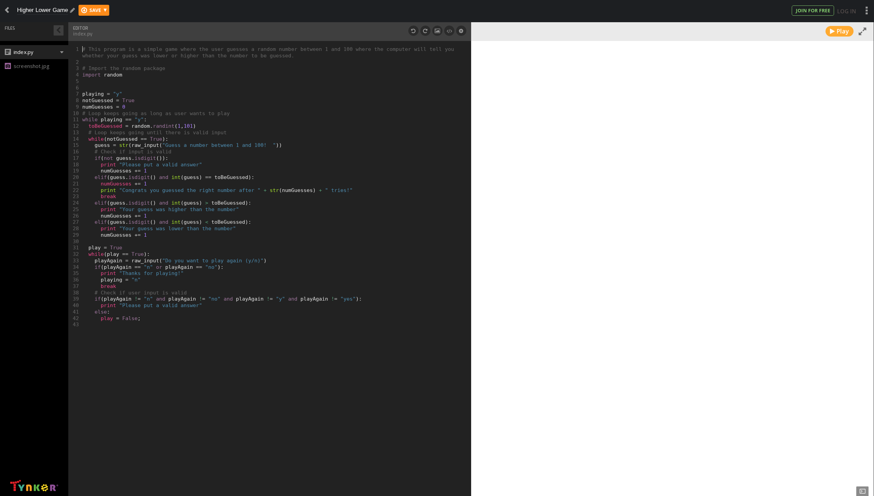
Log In (846, 11)
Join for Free (813, 10)
